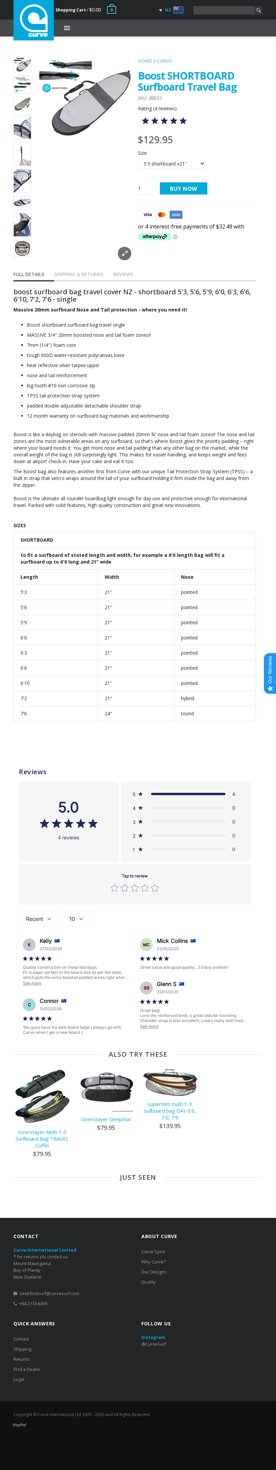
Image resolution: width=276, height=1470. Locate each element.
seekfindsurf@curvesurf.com (49, 1293)
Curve (164, 61)
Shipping (22, 1349)
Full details (28, 274)
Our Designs (154, 1272)
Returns (21, 1359)
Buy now (183, 188)
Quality (148, 1282)
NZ (167, 10)
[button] (186, 794)
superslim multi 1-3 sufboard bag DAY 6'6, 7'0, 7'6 (170, 1111)
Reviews (123, 274)
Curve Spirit (153, 1252)
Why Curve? (153, 1262)
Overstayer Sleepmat (106, 1119)
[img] (164, 122)
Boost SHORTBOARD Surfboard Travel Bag (187, 81)
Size (142, 153)
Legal (18, 1379)
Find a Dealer (26, 1369)
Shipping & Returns (78, 274)
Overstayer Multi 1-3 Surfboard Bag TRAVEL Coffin (42, 1139)
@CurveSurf (153, 1344)
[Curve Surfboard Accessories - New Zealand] (33, 20)
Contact (21, 1339)
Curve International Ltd (59, 1414)
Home (145, 61)
